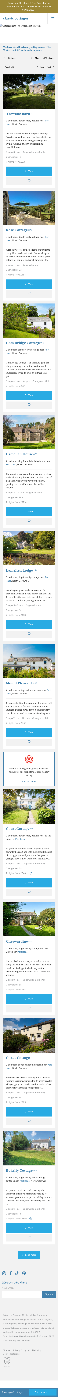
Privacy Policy (19, 1350)
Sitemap (7, 1350)
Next (49, 67)
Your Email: (8, 1288)
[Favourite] (29, 181)
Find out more (29, 781)
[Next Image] (49, 91)
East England (24, 1323)
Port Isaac (11, 464)
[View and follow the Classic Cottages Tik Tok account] (17, 1274)
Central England (44, 1319)
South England (22, 1319)
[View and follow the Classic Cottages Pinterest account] (24, 1274)
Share (51, 58)
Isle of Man (47, 1323)
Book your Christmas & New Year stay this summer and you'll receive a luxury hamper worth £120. (29, 6)
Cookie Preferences (12, 1354)
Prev (42, 67)
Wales (33, 1319)
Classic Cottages (13, 1315)
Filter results (41, 1392)
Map (37, 58)
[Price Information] (31, 873)
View (30, 171)
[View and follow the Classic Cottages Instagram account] (4, 1274)
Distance (12, 58)
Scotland (35, 1323)
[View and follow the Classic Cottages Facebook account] (11, 1274)
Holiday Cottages (37, 1315)
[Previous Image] (8, 91)
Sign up (49, 1294)
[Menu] (52, 18)
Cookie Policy (34, 1350)
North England (10, 1323)
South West (8, 1319)
